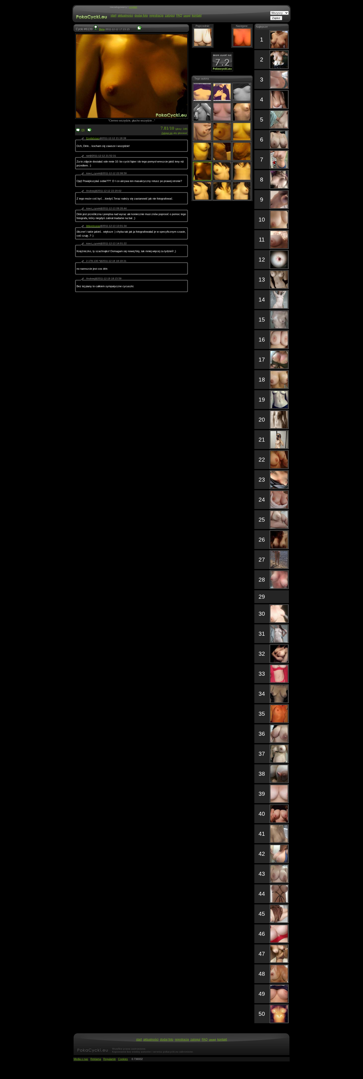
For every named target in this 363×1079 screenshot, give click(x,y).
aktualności (125, 15)
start (113, 15)
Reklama (95, 1059)
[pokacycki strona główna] (91, 21)
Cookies (123, 1059)
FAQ (179, 15)
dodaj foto (141, 15)
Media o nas (81, 1059)
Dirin (102, 29)
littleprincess (93, 225)
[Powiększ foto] (139, 29)
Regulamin (109, 1059)
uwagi (186, 15)
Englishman (93, 138)
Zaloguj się (167, 133)
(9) (83, 129)
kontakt (197, 15)
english (133, 7)
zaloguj (170, 15)
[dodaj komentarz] (89, 131)
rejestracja (156, 15)
